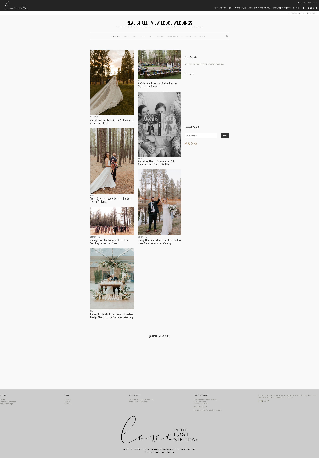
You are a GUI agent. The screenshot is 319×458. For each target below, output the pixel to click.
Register (312, 3)
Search (68, 400)
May (134, 36)
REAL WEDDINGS (237, 8)
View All (115, 36)
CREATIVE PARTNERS (260, 8)
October (186, 36)
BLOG (296, 8)
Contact (68, 404)
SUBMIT (224, 136)
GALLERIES (220, 8)
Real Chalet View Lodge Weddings (159, 22)
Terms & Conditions (138, 402)
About (67, 402)
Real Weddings (6, 404)
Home (2, 400)
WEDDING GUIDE (282, 8)
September (173, 36)
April (126, 36)
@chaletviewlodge (160, 336)
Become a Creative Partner (141, 400)
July (151, 36)
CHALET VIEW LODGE (309, 13)
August (160, 36)
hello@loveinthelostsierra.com (208, 410)
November (200, 36)
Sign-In (301, 3)
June (142, 36)
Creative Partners (8, 402)
